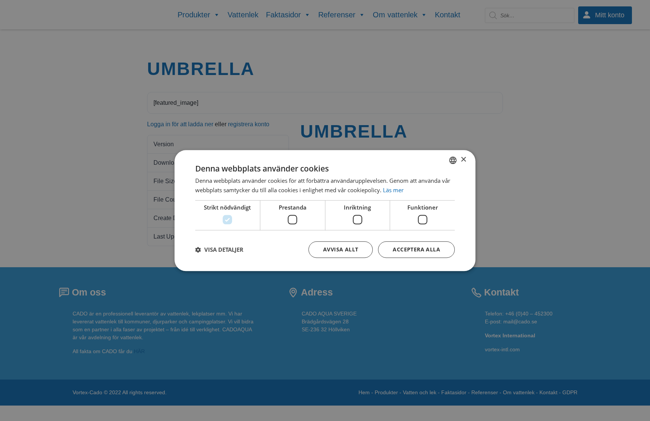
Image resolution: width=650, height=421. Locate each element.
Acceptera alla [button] (416, 249)
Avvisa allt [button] (340, 249)
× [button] (463, 159)
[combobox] (453, 160)
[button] (219, 249)
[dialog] (325, 210)
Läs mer (393, 190)
